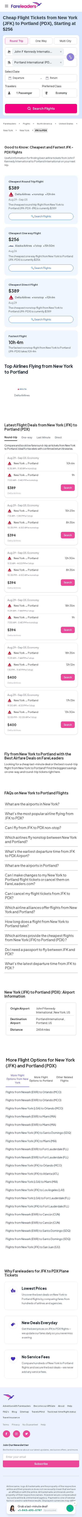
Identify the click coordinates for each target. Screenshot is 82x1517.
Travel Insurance (11, 1417)
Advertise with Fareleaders (17, 1405)
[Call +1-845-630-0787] (70, 1508)
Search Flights (44, 108)
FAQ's (6, 1411)
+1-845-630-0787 (30, 1510)
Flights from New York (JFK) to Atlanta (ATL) (32, 1173)
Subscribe (41, 1463)
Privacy (16, 1424)
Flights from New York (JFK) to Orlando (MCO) (34, 1165)
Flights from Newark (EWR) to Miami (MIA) (31, 1116)
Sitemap (24, 1411)
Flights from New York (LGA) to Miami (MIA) (32, 1181)
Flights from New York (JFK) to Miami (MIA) (31, 1141)
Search (68, 487)
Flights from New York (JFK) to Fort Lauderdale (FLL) (37, 1206)
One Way (41, 40)
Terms (6, 1424)
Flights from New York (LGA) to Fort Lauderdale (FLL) (38, 1198)
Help (69, 1405)
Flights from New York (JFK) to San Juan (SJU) (33, 1247)
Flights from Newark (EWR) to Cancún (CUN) (33, 1214)
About (61, 1405)
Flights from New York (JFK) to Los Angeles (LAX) (35, 1190)
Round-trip (10, 437)
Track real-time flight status (61, 1411)
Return (53, 78)
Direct (58, 437)
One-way (26, 437)
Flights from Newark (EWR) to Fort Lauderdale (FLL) (37, 1149)
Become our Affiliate (44, 1405)
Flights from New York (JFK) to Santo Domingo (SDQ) (38, 1132)
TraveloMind (38, 1411)
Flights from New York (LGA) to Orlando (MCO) (34, 1108)
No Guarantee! (30, 1424)
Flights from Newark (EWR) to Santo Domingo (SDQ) (38, 1230)
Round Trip (16, 40)
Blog (14, 1411)
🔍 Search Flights (41, 216)
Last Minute (44, 437)
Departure (18, 78)
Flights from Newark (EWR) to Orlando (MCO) (33, 1092)
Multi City (65, 40)
